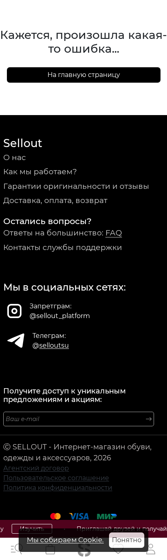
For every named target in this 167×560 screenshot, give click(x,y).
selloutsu (54, 345)
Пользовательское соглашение (56, 478)
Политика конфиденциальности (57, 488)
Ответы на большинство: (62, 232)
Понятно (126, 540)
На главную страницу (83, 75)
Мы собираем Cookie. (65, 540)
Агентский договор (36, 468)
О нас (14, 157)
